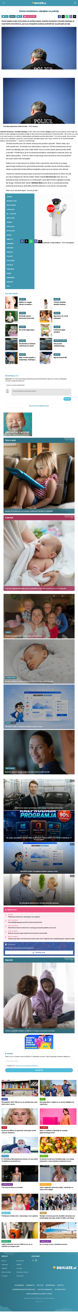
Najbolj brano (12, 910)
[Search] (75, 3)
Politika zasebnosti (45, 1289)
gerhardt (10, 243)
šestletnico (11, 205)
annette (10, 239)
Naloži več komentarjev (39, 406)
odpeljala (10, 209)
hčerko (9, 222)
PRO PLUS (40, 1285)
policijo (13, 214)
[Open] (10, 3)
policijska (10, 260)
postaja (10, 265)
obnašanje (10, 277)
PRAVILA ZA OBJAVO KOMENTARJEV (15, 385)
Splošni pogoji (60, 1289)
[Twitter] (63, 16)
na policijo (11, 231)
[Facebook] (59, 16)
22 (20, 16)
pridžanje (10, 269)
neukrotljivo (12, 201)
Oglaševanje (19, 1285)
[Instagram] (36, 1260)
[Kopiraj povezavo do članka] (74, 16)
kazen (9, 273)
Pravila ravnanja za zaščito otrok (39, 1294)
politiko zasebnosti (32, 1065)
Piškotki (60, 1285)
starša (9, 196)
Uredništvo (30, 1285)
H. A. (6, 16)
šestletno (10, 218)
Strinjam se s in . (22, 1065)
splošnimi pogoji (20, 1065)
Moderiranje (50, 1285)
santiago (10, 248)
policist (10, 256)
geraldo (10, 252)
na (7, 214)
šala (8, 286)
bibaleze (10, 282)
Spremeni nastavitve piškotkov (23, 1289)
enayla (9, 235)
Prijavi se (67, 398)
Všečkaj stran (40, 952)
